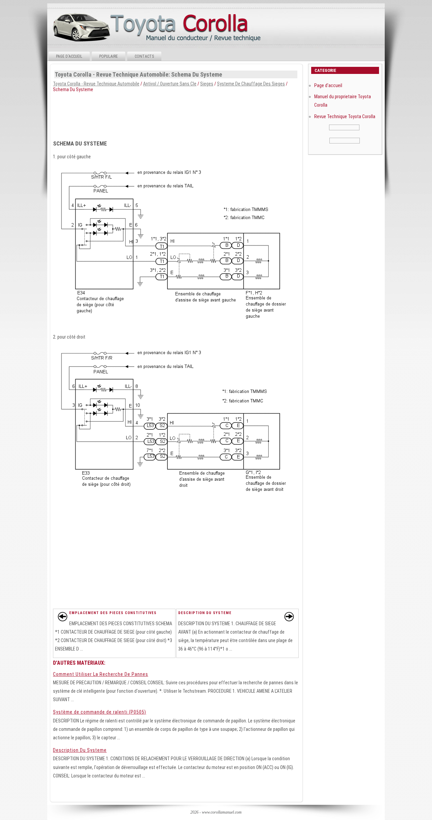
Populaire (108, 56)
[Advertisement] (215, 114)
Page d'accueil (69, 56)
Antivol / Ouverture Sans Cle (169, 83)
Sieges (206, 83)
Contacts (144, 56)
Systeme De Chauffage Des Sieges (251, 83)
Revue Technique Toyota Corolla (344, 116)
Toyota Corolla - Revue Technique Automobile (96, 83)
